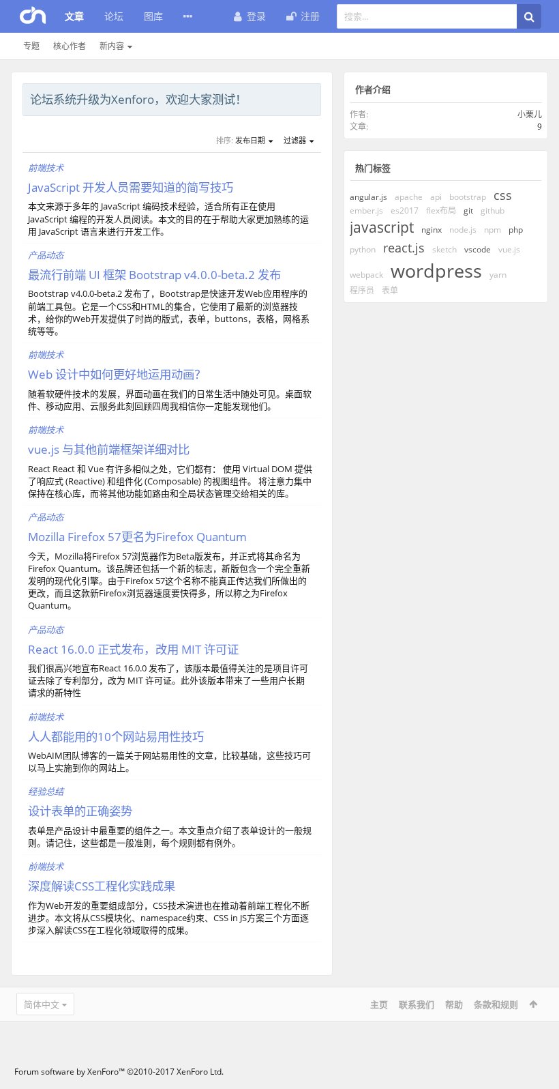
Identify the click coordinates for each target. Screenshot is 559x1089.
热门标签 (373, 168)
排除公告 (311, 97)
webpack (366, 274)
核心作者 (69, 46)
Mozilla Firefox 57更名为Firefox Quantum (137, 536)
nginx (431, 229)
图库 (153, 16)
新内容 (112, 46)
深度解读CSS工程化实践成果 (101, 885)
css (503, 195)
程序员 (362, 290)
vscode (477, 249)
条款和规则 (496, 1004)
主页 (379, 1004)
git (468, 210)
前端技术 (45, 168)
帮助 (454, 1004)
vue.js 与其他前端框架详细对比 (109, 449)
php (516, 229)
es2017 (405, 210)
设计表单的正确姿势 (80, 810)
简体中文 (41, 1004)
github (492, 210)
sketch (444, 249)
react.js (404, 247)
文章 (74, 16)
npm (492, 229)
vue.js (509, 249)
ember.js (366, 210)
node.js (463, 229)
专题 (31, 46)
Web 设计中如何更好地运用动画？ (117, 374)
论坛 (113, 16)
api (436, 197)
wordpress (436, 270)
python (363, 249)
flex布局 (441, 210)
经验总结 (45, 791)
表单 (390, 290)
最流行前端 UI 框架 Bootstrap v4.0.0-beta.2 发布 (154, 274)
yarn (498, 274)
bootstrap (467, 197)
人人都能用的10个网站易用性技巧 (116, 736)
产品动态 (45, 255)
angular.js (368, 197)
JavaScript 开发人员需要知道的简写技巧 (130, 187)
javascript (382, 227)
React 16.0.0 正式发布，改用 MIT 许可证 (133, 649)
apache (409, 197)
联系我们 (416, 1004)
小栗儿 (529, 114)
